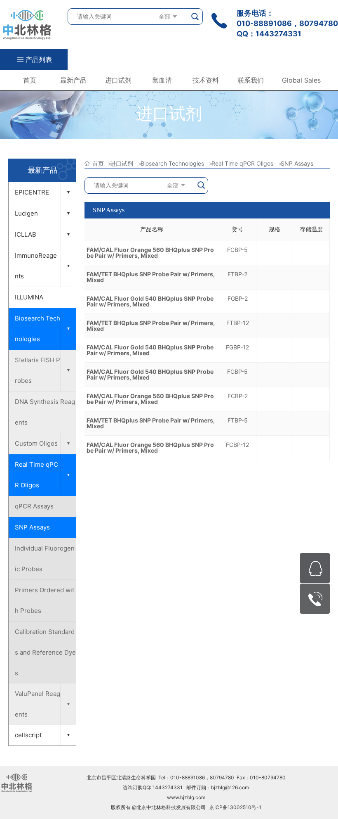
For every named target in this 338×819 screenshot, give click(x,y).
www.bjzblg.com (186, 797)
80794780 (318, 23)
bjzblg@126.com (230, 787)
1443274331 (278, 33)
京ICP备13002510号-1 (235, 807)
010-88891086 (264, 23)
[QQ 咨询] (315, 568)
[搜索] (195, 16)
